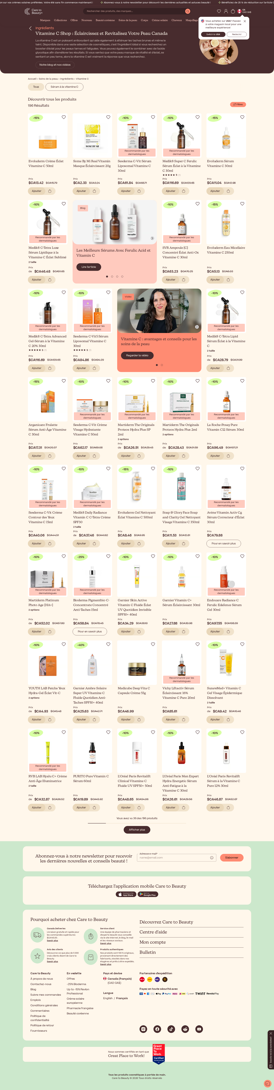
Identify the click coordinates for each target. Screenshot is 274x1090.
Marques (45, 20)
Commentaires (39, 1011)
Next (152, 238)
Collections (60, 20)
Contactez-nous (40, 984)
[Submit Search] (187, 11)
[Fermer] (271, 1032)
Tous (36, 87)
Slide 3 (122, 276)
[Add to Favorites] (63, 117)
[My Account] (225, 11)
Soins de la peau (128, 20)
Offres (74, 20)
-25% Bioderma (76, 984)
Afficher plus (137, 830)
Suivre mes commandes (45, 995)
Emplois (35, 1000)
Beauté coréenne (105, 20)
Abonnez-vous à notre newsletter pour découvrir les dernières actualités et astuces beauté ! (157, 2)
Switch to (213, 34)
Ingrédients (45, 28)
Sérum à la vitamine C (64, 87)
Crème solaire (160, 20)
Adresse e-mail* (148, 854)
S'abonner (231, 858)
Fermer (245, 21)
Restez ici (236, 34)
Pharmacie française (80, 1008)
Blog (33, 989)
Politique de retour (42, 1025)
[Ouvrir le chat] (267, 1083)
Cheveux (177, 20)
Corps (144, 20)
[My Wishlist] (219, 11)
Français (122, 998)
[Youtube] (199, 1029)
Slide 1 (112, 276)
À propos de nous (41, 979)
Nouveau (87, 20)
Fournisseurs (38, 1031)
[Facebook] (157, 1029)
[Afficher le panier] (232, 11)
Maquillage (192, 20)
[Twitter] (185, 1029)
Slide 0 (107, 276)
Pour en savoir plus (224, 543)
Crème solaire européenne (75, 1001)
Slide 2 (117, 276)
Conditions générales (44, 1005)
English (108, 998)
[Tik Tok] (171, 1029)
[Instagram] (143, 1029)
